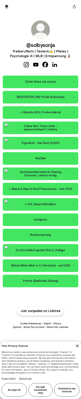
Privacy (57, 323)
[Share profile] (74, 7)
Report (47, 323)
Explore (17, 327)
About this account (33, 327)
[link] (26, 64)
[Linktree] (7, 7)
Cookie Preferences (30, 323)
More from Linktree (57, 327)
